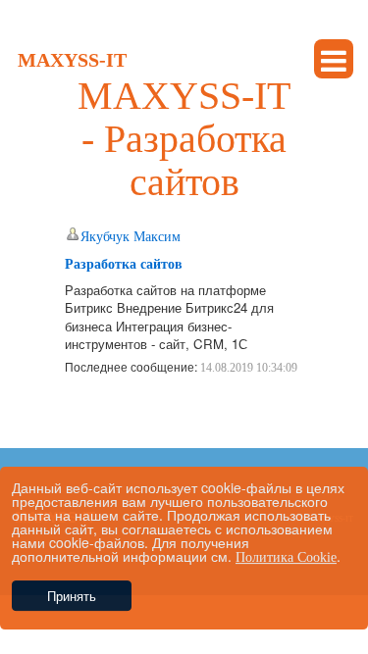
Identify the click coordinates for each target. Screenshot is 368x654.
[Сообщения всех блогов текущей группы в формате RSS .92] (73, 410)
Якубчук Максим (130, 236)
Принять (71, 595)
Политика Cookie (286, 557)
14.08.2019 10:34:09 (248, 368)
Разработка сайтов (124, 264)
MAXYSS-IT (72, 60)
